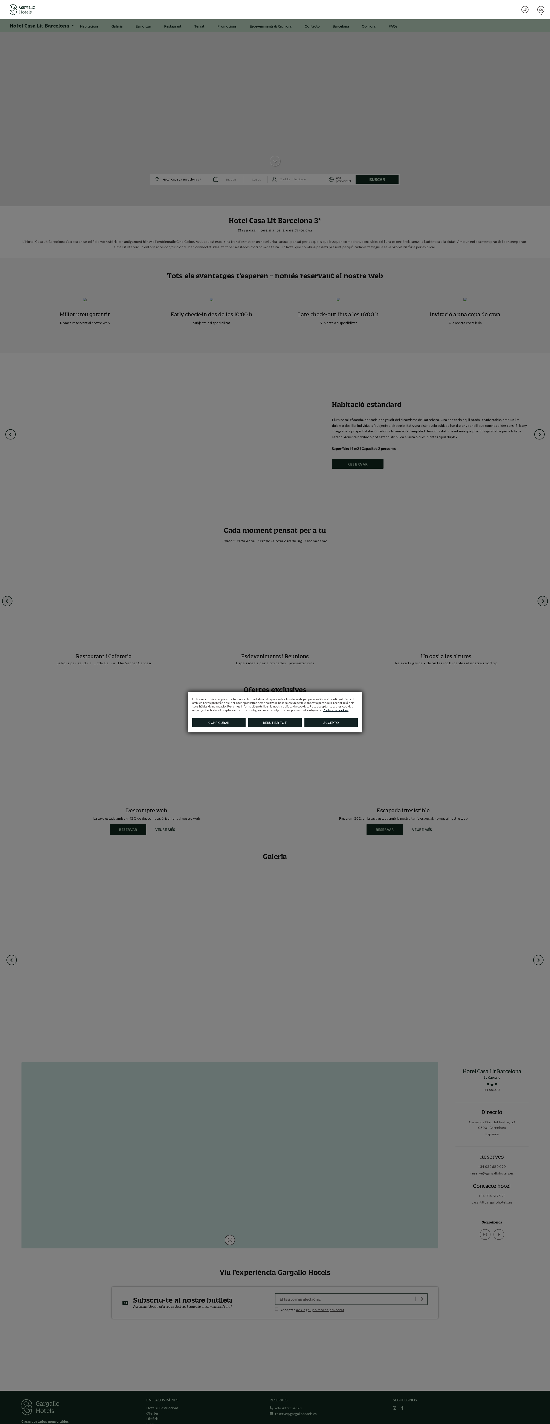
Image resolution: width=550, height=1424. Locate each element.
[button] (541, 9)
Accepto (331, 722)
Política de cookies (335, 710)
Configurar (218, 722)
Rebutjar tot (275, 722)
